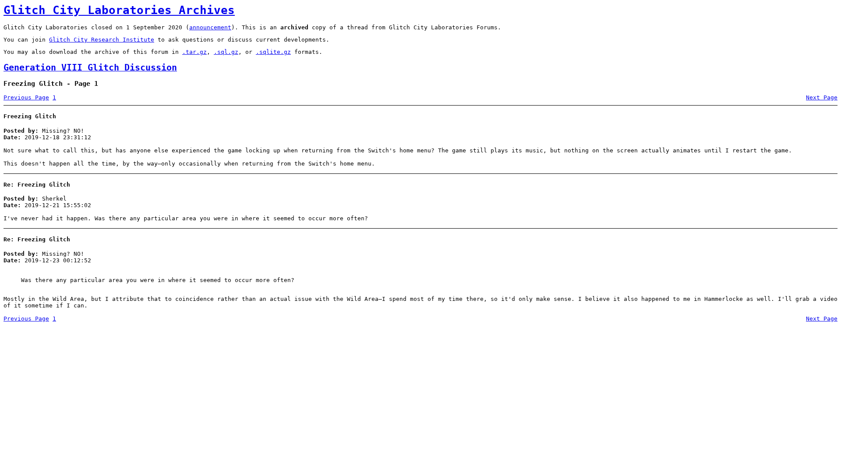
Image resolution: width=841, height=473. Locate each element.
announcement (210, 27)
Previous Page (26, 97)
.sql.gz (226, 52)
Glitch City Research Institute (101, 39)
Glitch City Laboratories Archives (119, 10)
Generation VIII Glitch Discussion (90, 68)
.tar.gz (194, 52)
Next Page (821, 97)
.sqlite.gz (273, 52)
